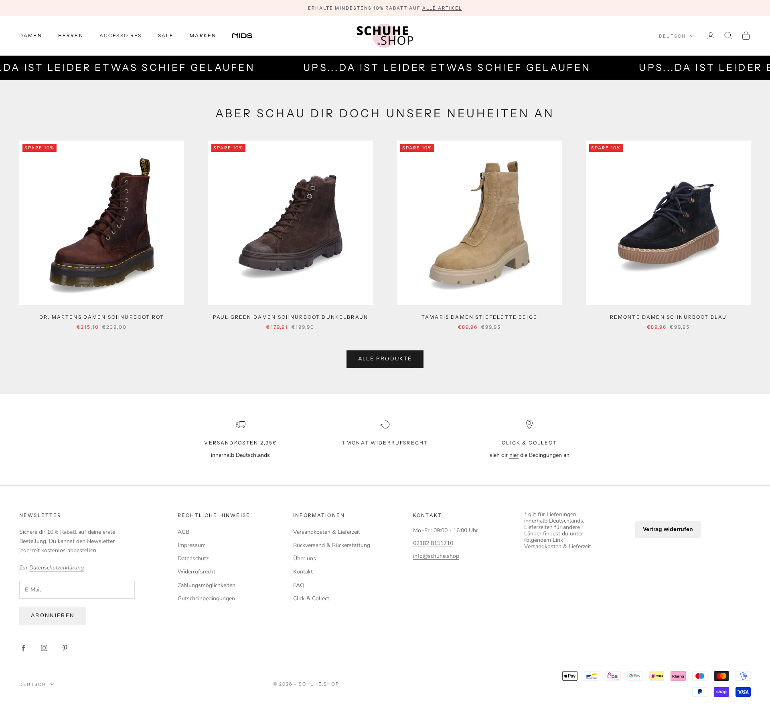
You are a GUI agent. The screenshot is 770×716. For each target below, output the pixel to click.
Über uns (304, 558)
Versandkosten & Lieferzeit (326, 532)
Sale (166, 35)
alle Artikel (442, 8)
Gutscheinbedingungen (206, 598)
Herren (70, 35)
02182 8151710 (433, 543)
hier (514, 455)
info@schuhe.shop (436, 556)
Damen (30, 35)
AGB (183, 532)
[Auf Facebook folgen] (23, 648)
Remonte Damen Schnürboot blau (668, 317)
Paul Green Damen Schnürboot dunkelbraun (290, 317)
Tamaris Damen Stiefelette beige (479, 317)
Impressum (192, 545)
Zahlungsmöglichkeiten (206, 585)
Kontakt (303, 571)
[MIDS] (248, 35)
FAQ (298, 585)
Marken (203, 35)
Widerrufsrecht (196, 571)
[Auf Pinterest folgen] (65, 648)
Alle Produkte (385, 358)
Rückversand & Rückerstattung (331, 545)
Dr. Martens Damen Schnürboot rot (101, 317)
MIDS (248, 35)
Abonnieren (53, 615)
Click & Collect (311, 598)
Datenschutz (193, 558)
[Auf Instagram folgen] (44, 648)
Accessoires (120, 35)
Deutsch (672, 36)
